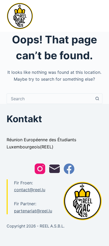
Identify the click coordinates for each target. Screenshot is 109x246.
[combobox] (49, 98)
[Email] (54, 168)
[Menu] (100, 15)
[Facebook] (69, 168)
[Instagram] (40, 168)
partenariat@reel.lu (33, 210)
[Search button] (97, 99)
